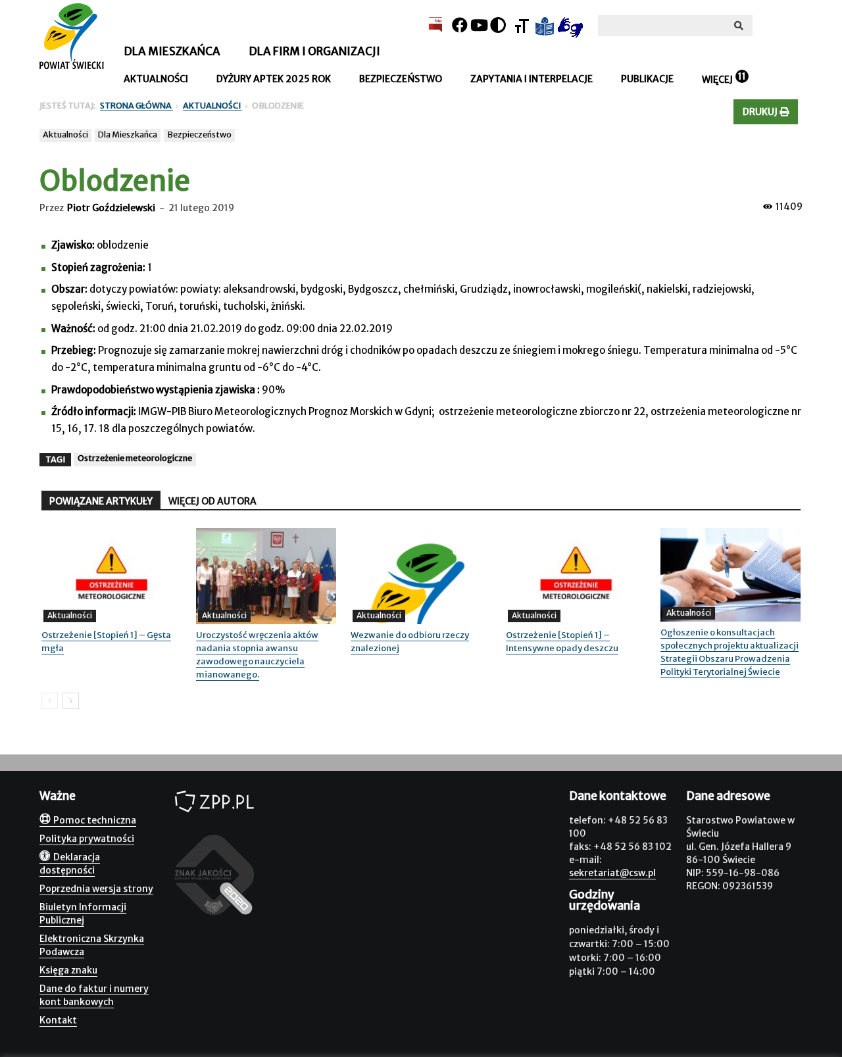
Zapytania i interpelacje (531, 79)
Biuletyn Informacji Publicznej (82, 913)
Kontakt (58, 1020)
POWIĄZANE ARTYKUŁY (101, 501)
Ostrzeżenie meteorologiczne (135, 458)
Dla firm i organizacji (314, 51)
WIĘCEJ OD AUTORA (212, 501)
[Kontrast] (498, 25)
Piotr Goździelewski (111, 208)
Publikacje (647, 79)
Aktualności (156, 79)
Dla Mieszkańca (127, 134)
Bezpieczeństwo (400, 79)
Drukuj (761, 112)
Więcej (717, 80)
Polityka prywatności (86, 839)
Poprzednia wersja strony (96, 889)
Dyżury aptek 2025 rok (273, 79)
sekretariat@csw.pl (612, 873)
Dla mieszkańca (172, 51)
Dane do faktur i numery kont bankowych (94, 995)
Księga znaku (68, 970)
